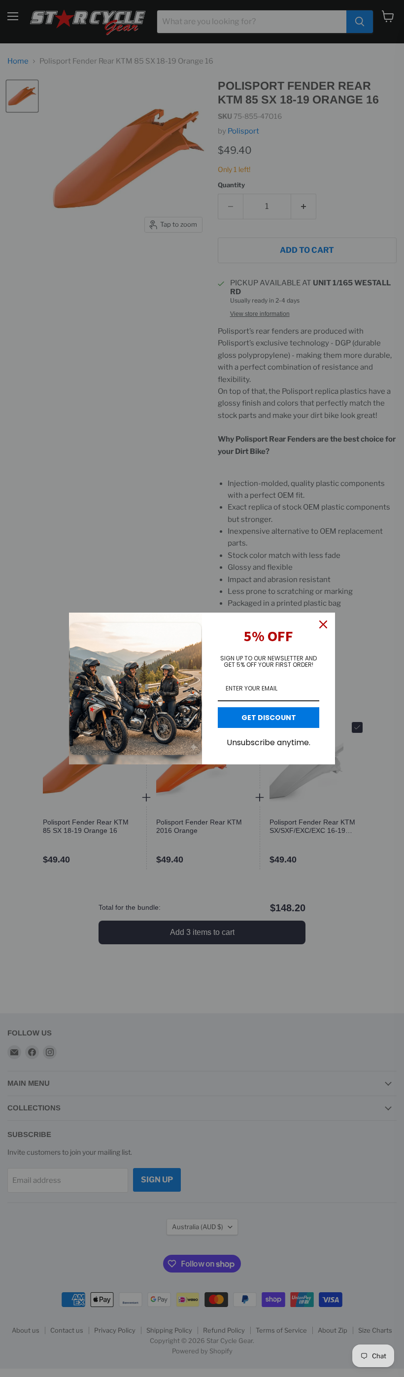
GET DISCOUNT (268, 718)
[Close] (323, 624)
